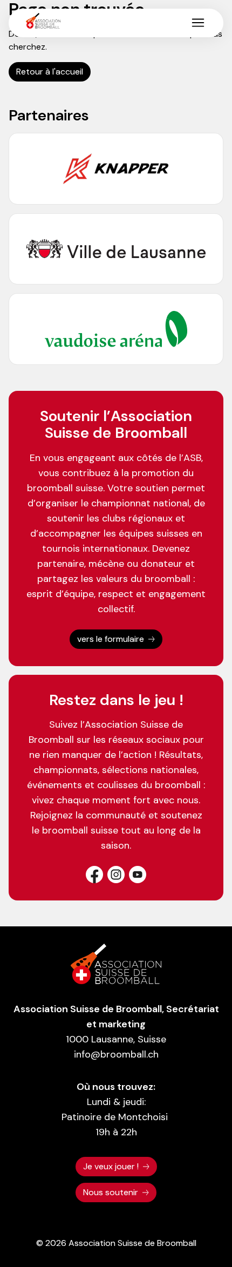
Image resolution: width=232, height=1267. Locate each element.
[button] (198, 23)
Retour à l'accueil (49, 71)
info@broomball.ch (116, 1054)
